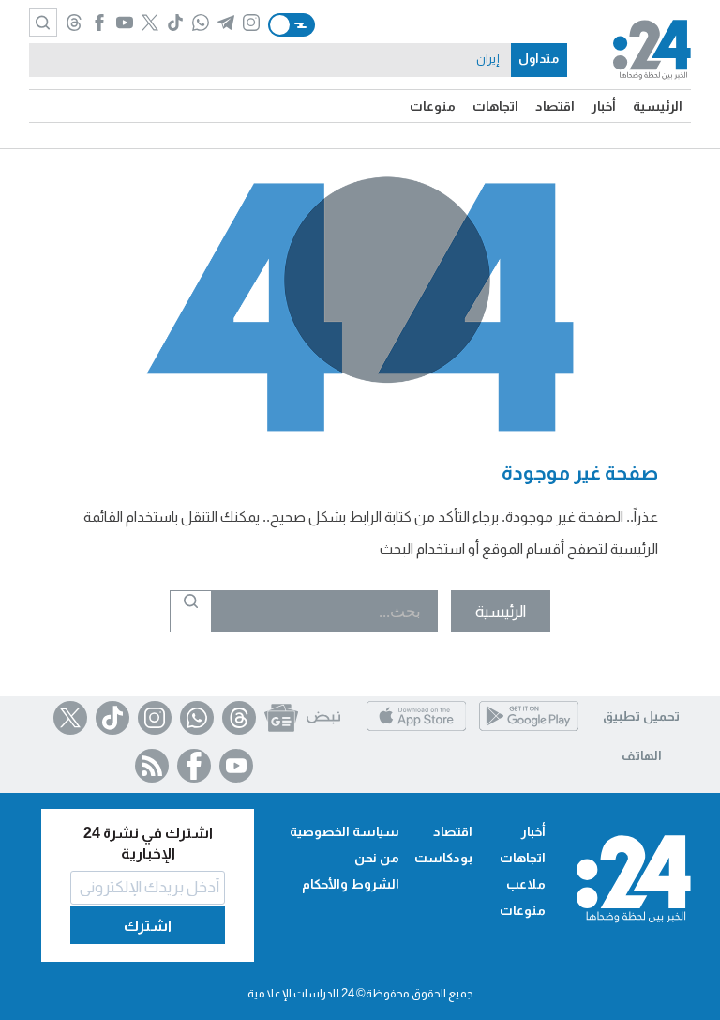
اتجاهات (495, 106)
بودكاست (443, 857)
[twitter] (149, 24)
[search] (43, 22)
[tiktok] (175, 24)
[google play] (528, 730)
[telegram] (225, 24)
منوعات (433, 106)
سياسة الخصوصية (344, 831)
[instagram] (250, 24)
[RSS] (152, 766)
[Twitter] (70, 718)
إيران (487, 59)
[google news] (281, 718)
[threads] (73, 24)
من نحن (376, 857)
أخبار (604, 106)
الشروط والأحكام (350, 883)
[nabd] (323, 718)
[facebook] (99, 24)
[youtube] (124, 24)
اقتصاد (555, 106)
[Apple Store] (416, 730)
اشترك (148, 926)
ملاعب (526, 883)
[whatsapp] (200, 24)
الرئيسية (657, 106)
